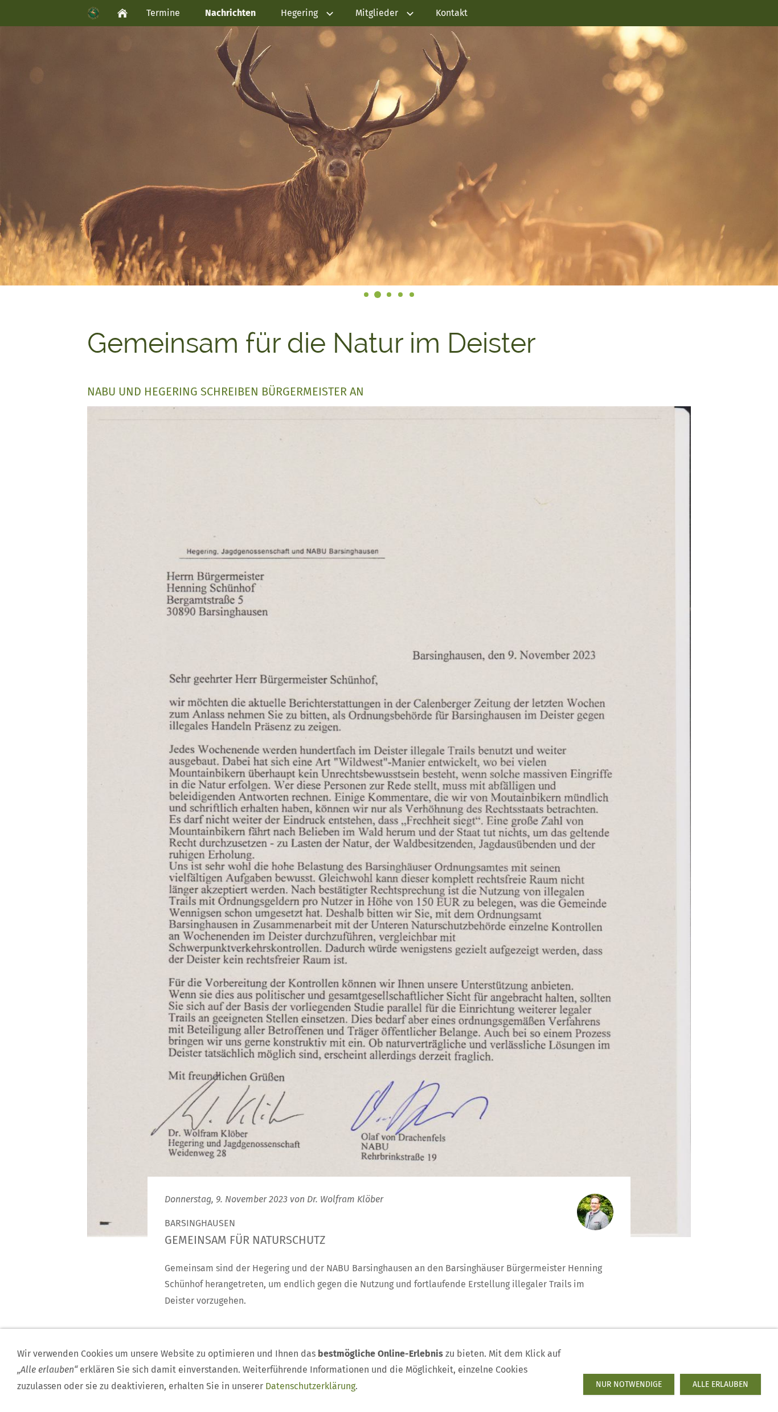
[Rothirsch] (377, 294)
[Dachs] (366, 294)
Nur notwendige (629, 1384)
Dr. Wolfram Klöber (345, 1199)
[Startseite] (122, 13)
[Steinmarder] (389, 294)
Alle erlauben (720, 1384)
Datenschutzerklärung (310, 1386)
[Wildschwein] (400, 294)
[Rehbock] (411, 294)
